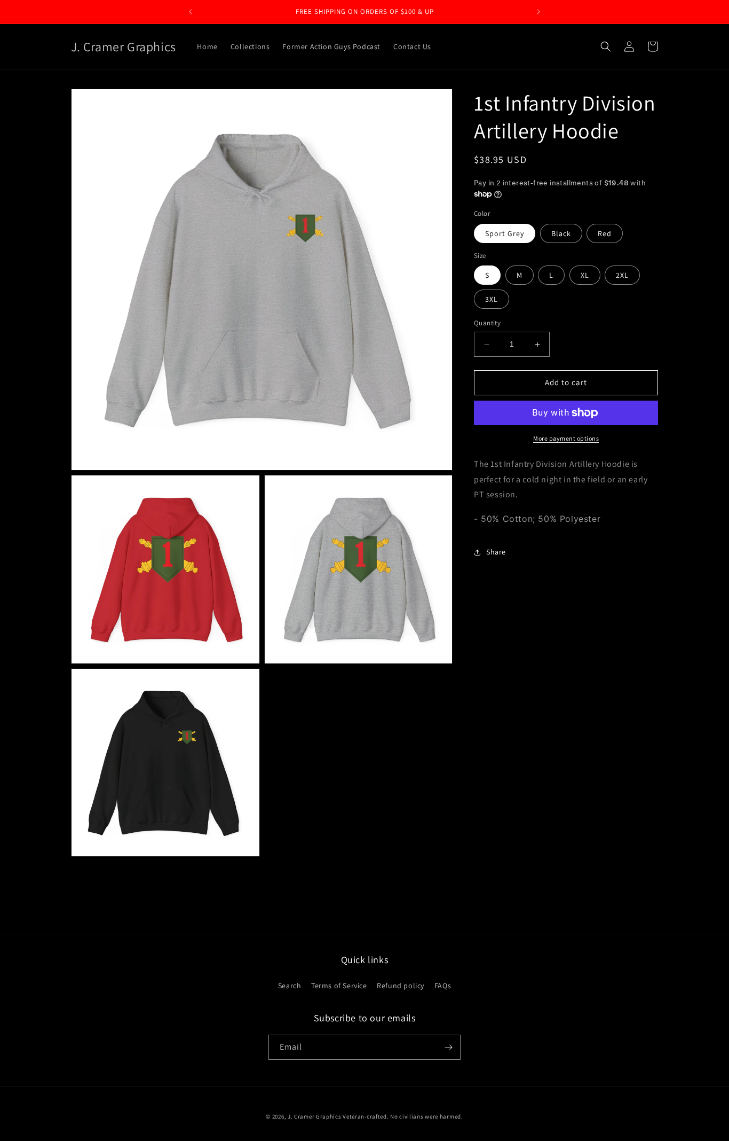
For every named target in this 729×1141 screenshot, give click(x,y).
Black (561, 233)
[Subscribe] (448, 1047)
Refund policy (400, 985)
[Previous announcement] (190, 12)
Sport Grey (504, 233)
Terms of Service (339, 985)
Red (605, 233)
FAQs (442, 985)
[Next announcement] (538, 12)
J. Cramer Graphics (315, 1116)
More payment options (566, 438)
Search (290, 985)
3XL (491, 299)
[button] (605, 46)
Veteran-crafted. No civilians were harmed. (403, 1116)
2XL (622, 275)
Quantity (487, 323)
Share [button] (496, 552)
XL (585, 275)
